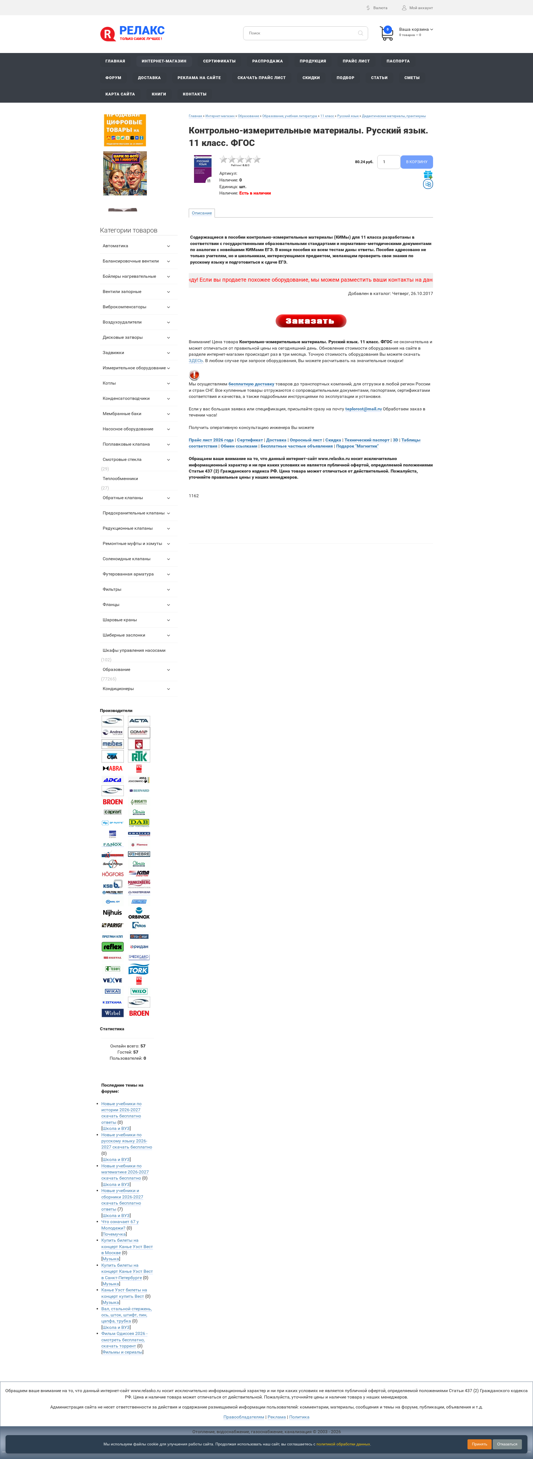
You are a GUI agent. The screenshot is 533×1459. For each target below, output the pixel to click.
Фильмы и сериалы (122, 1352)
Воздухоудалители (122, 322)
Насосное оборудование (128, 428)
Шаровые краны (120, 619)
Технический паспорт (367, 440)
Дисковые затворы (123, 337)
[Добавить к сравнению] (428, 184)
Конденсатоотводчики (126, 398)
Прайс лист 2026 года (211, 440)
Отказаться (507, 1444)
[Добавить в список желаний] (428, 174)
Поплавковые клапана (126, 444)
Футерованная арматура (128, 574)
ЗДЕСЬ (196, 360)
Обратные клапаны (123, 497)
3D (395, 440)
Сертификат (250, 440)
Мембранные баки (122, 413)
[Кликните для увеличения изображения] (203, 169)
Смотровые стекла (122, 459)
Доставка (276, 440)
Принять (479, 1444)
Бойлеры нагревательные (129, 276)
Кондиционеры (118, 688)
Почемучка (114, 1234)
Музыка (110, 1258)
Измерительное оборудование (134, 367)
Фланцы (111, 604)
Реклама (277, 1417)
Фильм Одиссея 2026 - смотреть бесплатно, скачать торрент (124, 1340)
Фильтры (112, 589)
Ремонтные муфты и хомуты (132, 543)
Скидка (333, 440)
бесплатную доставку (251, 384)
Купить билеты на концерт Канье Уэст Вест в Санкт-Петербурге (127, 1271)
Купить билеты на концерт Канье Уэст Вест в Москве (127, 1246)
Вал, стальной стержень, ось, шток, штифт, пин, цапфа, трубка (126, 1315)
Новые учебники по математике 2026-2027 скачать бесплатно (125, 1172)
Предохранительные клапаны (134, 513)
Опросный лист (306, 440)
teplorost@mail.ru (363, 409)
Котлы (109, 383)
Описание (202, 213)
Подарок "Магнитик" (357, 446)
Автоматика (115, 245)
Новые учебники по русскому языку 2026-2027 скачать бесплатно (126, 1141)
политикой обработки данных (343, 1444)
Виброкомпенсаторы (124, 306)
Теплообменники (120, 478)
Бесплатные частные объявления (297, 446)
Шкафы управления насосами (134, 650)
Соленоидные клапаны (126, 558)
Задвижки (113, 352)
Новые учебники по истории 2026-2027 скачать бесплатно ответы (121, 1113)
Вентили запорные (122, 291)
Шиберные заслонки (124, 635)
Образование (116, 669)
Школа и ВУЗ (116, 1128)
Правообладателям (243, 1417)
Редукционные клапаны (128, 528)
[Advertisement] (311, 518)
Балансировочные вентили (131, 261)
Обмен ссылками (239, 446)
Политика (299, 1417)
